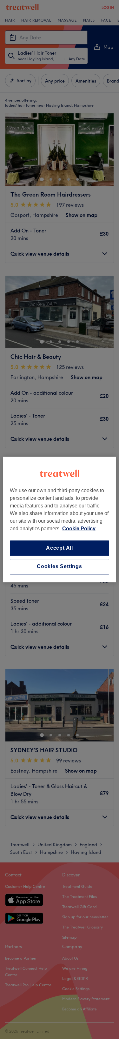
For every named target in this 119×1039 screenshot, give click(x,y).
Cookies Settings (59, 566)
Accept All (59, 548)
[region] (59, 519)
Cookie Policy (79, 528)
